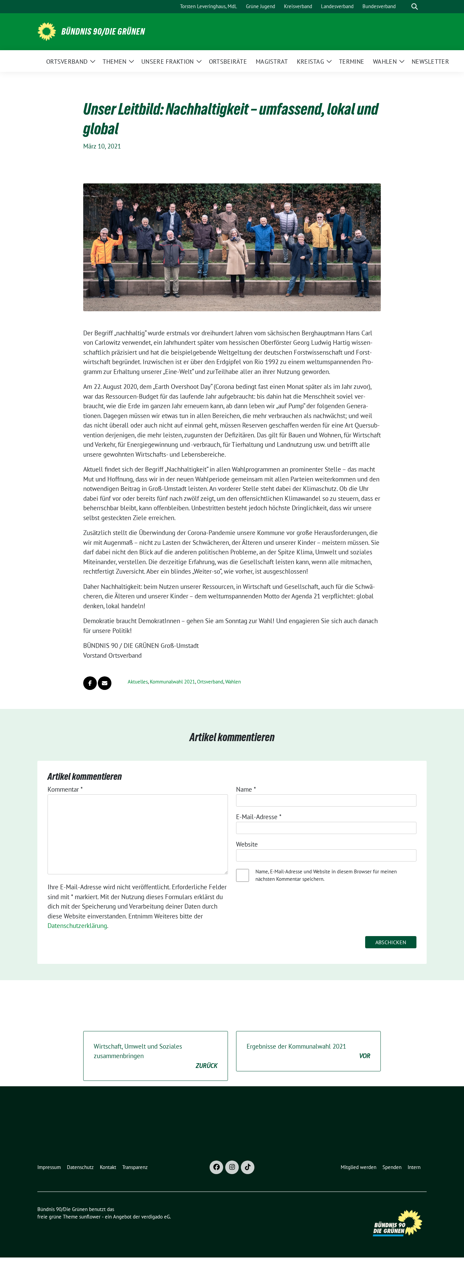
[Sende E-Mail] (104, 683)
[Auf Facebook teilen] (90, 683)
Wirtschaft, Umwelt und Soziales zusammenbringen (155, 1056)
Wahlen (233, 681)
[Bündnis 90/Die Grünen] (46, 31)
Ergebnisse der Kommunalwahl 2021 (308, 1051)
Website (247, 844)
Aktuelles (138, 681)
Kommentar (65, 789)
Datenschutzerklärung (77, 926)
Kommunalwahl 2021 (172, 681)
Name (246, 789)
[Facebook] (216, 1167)
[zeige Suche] (414, 6)
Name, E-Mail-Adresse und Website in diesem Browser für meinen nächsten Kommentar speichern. (326, 875)
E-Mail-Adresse (259, 817)
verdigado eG (155, 1216)
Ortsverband (210, 681)
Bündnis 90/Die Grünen (103, 31)
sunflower (90, 1216)
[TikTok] (247, 1167)
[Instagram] (232, 1167)
